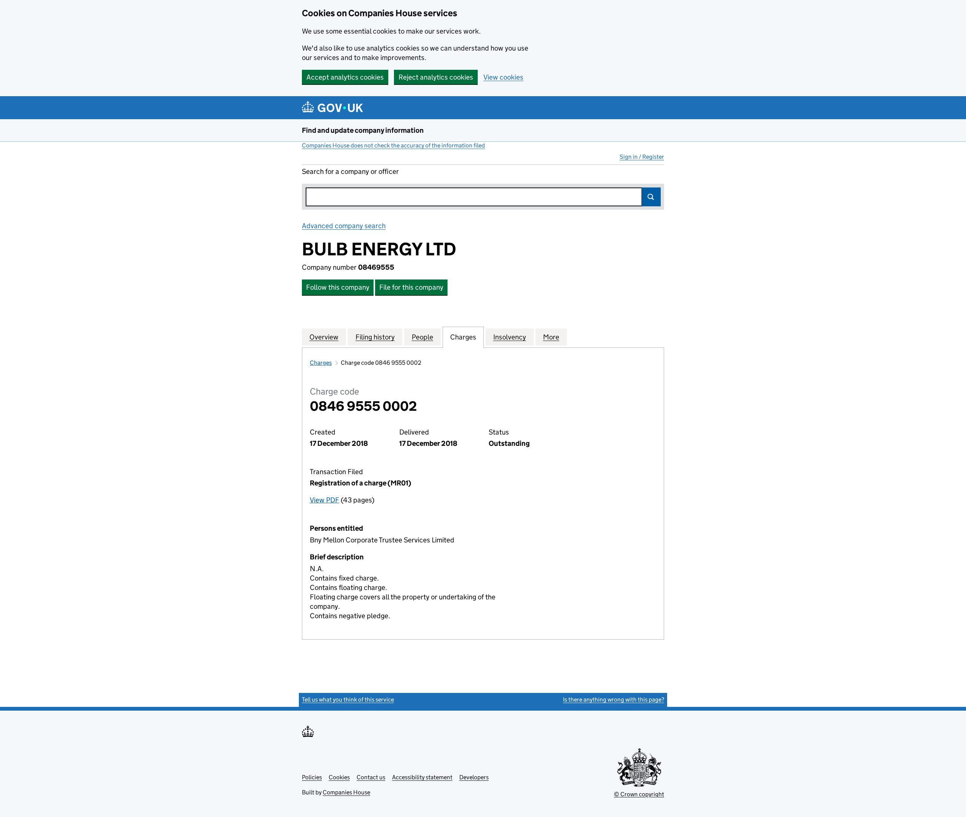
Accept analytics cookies (345, 77)
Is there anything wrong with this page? (613, 699)
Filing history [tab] (375, 337)
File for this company (411, 287)
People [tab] (422, 337)
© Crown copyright (639, 794)
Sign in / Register (642, 156)
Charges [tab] (463, 337)
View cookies (503, 77)
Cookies (339, 777)
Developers (474, 777)
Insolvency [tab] (509, 337)
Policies (312, 777)
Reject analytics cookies (435, 77)
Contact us (371, 777)
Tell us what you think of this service (348, 699)
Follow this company (337, 287)
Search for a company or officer (350, 171)
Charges (321, 362)
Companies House (346, 792)
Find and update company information (363, 130)
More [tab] (551, 337)
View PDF (324, 500)
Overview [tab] (323, 337)
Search (651, 196)
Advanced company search (344, 225)
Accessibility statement (422, 777)
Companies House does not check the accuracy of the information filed (393, 145)
